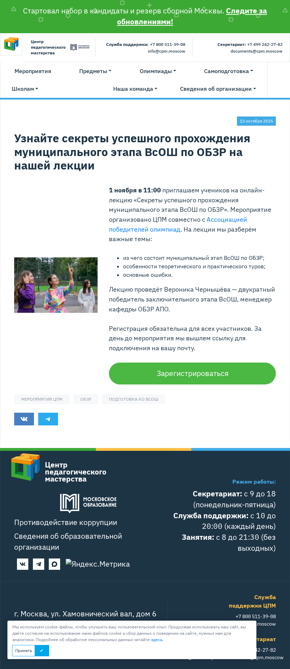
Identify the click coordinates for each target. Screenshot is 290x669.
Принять (23, 650)
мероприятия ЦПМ (42, 399)
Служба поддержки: (127, 44)
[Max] (54, 564)
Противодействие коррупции (65, 522)
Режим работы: (254, 481)
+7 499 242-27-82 (265, 44)
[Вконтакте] (22, 564)
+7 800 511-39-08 (167, 44)
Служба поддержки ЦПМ (252, 601)
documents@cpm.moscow (257, 51)
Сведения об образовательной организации (68, 541)
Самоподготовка (226, 71)
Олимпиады (156, 71)
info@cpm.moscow (166, 51)
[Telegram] (38, 564)
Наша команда (133, 88)
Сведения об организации (216, 88)
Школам (23, 88)
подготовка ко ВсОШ (133, 399)
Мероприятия (32, 71)
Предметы (93, 71)
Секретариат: (232, 44)
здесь (156, 639)
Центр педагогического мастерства (45, 47)
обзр (85, 399)
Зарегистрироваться (192, 373)
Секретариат (258, 639)
